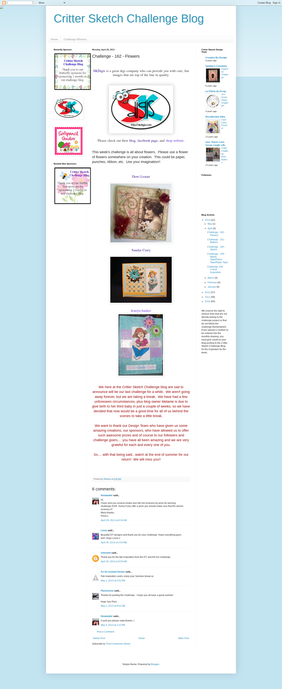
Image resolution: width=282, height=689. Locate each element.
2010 (208, 301)
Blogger (155, 664)
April (210, 228)
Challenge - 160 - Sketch (216, 248)
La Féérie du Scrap (215, 91)
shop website (175, 140)
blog (132, 140)
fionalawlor (107, 495)
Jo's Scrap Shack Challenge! (224, 100)
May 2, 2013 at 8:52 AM (113, 606)
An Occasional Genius (113, 571)
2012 (208, 292)
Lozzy (104, 530)
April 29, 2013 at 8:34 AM (114, 520)
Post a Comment (105, 631)
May (210, 224)
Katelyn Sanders (141, 310)
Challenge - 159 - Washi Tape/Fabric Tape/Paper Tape (217, 258)
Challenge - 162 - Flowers (216, 233)
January (212, 287)
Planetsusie (107, 590)
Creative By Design (216, 57)
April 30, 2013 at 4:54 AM (114, 542)
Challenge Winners (75, 39)
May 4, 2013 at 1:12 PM (113, 625)
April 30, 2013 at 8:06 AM (114, 561)
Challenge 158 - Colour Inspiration (215, 269)
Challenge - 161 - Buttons (216, 241)
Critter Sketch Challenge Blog (129, 18)
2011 (208, 297)
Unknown (106, 553)
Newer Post (99, 638)
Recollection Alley (215, 116)
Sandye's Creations (216, 66)
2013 (208, 220)
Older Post (183, 638)
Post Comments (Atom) (118, 643)
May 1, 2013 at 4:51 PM (113, 580)
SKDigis (99, 70)
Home (54, 39)
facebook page (148, 140)
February (213, 282)
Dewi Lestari (141, 176)
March (211, 278)
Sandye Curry (141, 250)
